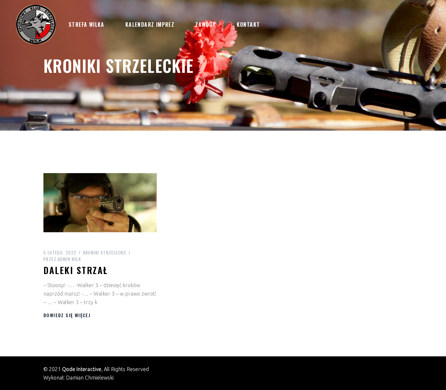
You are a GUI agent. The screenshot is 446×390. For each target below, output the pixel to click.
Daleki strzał (75, 270)
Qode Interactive (81, 369)
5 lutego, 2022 (60, 252)
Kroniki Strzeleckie (105, 252)
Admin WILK (62, 259)
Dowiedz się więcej (66, 315)
